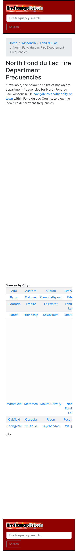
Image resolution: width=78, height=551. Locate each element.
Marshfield (14, 404)
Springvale (14, 426)
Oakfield (14, 419)
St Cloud (31, 426)
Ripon (51, 419)
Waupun (70, 426)
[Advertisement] (39, 147)
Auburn (51, 291)
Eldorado (14, 304)
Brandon (71, 291)
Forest (14, 315)
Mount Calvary (50, 404)
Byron (14, 297)
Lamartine (71, 315)
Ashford (31, 291)
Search (14, 27)
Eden (70, 297)
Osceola (31, 419)
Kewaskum (50, 315)
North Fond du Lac (70, 408)
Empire (31, 304)
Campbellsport (51, 297)
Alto (14, 291)
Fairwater (51, 304)
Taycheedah (50, 426)
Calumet (31, 297)
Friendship (30, 315)
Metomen (31, 404)
